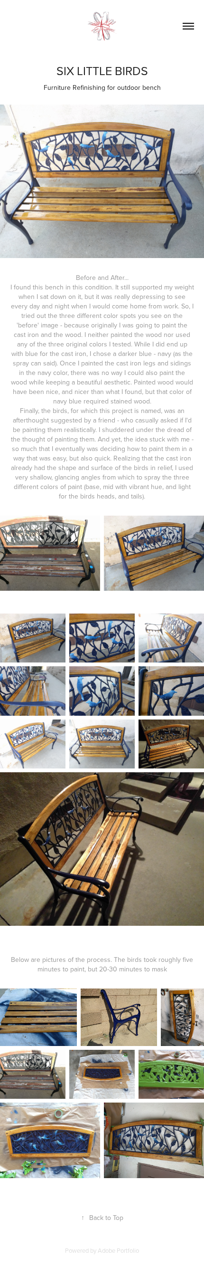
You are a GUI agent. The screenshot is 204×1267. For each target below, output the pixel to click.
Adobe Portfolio (118, 1250)
